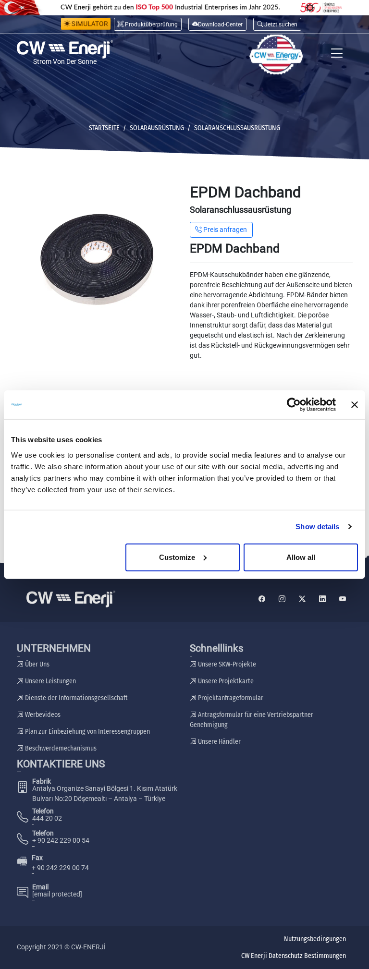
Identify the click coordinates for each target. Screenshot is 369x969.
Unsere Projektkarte (225, 681)
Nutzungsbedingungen (315, 939)
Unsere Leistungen (50, 681)
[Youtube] (342, 599)
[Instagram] (282, 599)
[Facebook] (262, 599)
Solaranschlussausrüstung (237, 128)
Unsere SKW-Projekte (226, 664)
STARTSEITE (104, 128)
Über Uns (36, 664)
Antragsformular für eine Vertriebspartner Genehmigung (251, 720)
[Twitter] (302, 599)
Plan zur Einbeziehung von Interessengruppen (87, 731)
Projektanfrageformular (230, 698)
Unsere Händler (219, 742)
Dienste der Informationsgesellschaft (76, 698)
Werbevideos (42, 715)
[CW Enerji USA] (276, 54)
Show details (317, 526)
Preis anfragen (224, 229)
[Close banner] (354, 404)
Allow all (300, 557)
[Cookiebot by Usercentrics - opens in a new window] (294, 405)
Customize (177, 557)
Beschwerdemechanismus (60, 748)
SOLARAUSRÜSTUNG (157, 128)
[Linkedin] (322, 599)
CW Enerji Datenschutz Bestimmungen (293, 956)
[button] (277, 24)
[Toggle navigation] (337, 54)
